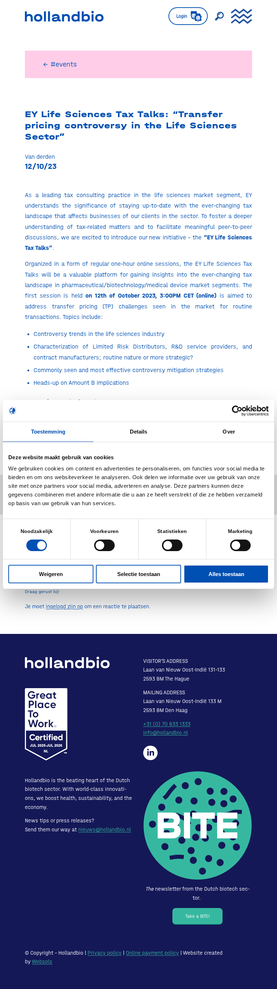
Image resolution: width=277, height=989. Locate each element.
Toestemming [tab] (48, 432)
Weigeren (51, 574)
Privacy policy (105, 953)
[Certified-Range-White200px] (46, 724)
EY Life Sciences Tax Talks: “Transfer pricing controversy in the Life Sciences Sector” (131, 125)
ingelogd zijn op (64, 606)
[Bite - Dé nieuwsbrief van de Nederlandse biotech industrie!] (198, 825)
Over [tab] (229, 432)
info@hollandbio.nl (165, 732)
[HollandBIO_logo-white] (67, 662)
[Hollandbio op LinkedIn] (150, 753)
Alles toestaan (226, 574)
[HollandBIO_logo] (64, 16)
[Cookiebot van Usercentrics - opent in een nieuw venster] (237, 410)
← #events (60, 64)
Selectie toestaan (138, 574)
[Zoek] (216, 16)
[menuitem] (184, 16)
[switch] (104, 545)
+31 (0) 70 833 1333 (166, 724)
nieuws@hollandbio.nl (104, 829)
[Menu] (238, 16)
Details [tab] (139, 432)
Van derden (40, 156)
